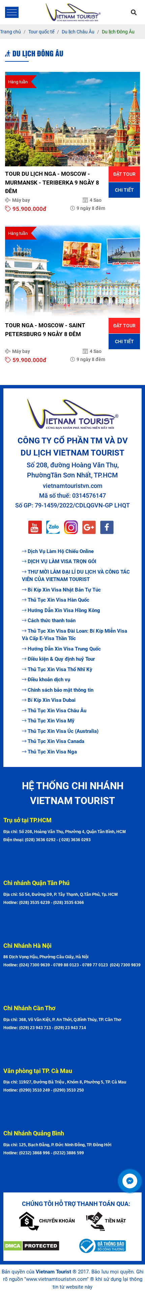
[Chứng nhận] (35, 1246)
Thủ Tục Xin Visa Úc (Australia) (63, 731)
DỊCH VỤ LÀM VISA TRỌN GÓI (62, 561)
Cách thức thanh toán (52, 620)
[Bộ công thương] (110, 1246)
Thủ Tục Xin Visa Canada (56, 741)
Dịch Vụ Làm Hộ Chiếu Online (61, 551)
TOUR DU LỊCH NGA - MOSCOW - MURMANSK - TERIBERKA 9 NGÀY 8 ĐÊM (52, 182)
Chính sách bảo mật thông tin (60, 690)
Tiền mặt (115, 1220)
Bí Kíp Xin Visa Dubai (52, 700)
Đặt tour (124, 174)
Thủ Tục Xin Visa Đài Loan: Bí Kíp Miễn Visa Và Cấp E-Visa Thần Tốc (74, 635)
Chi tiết (124, 190)
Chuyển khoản (57, 1220)
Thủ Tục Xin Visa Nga (52, 752)
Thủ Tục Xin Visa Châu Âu (57, 711)
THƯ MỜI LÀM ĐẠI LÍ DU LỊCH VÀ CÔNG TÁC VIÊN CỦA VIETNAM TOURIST (76, 576)
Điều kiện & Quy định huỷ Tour (61, 659)
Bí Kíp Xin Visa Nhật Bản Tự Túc (64, 590)
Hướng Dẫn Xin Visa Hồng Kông (64, 610)
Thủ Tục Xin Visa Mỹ (51, 721)
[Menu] (12, 12)
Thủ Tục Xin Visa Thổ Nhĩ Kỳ (60, 669)
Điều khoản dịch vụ (49, 680)
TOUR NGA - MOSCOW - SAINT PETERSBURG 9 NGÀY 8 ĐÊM (45, 329)
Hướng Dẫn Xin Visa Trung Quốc (64, 649)
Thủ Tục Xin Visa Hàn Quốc (58, 600)
